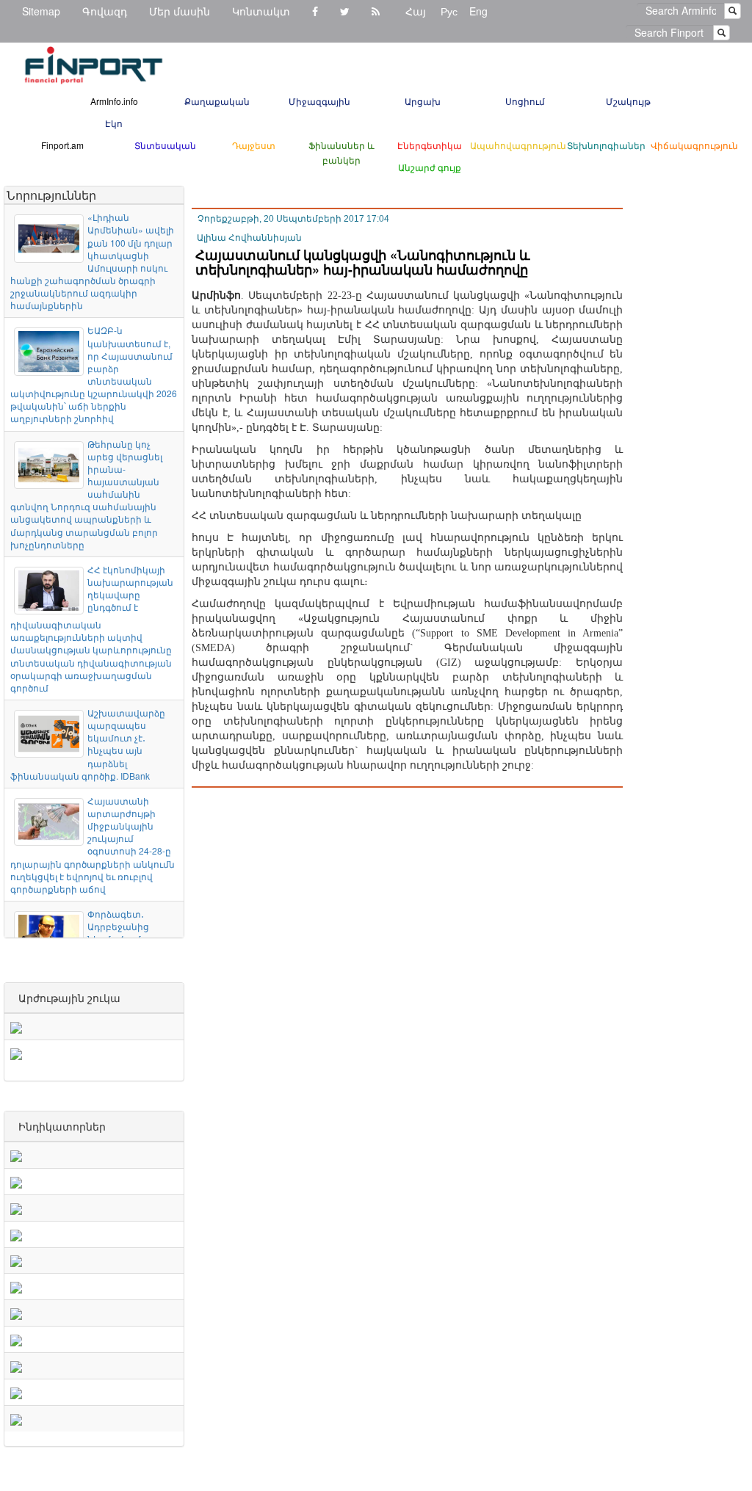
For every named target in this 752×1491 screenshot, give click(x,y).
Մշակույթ (628, 101)
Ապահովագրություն (518, 145)
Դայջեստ (253, 145)
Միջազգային (319, 101)
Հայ (415, 11)
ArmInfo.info (114, 101)
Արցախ (423, 101)
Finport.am (62, 145)
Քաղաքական (217, 101)
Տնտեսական (165, 145)
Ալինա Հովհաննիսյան (249, 238)
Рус (449, 11)
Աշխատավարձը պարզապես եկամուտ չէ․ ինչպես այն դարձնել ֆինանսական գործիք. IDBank (87, 744)
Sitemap (41, 11)
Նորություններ (51, 194)
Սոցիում (525, 101)
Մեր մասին (179, 11)
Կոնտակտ (261, 11)
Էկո (114, 123)
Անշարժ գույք (429, 167)
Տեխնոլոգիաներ (606, 145)
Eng (478, 11)
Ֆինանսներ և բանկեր (341, 152)
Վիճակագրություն (694, 145)
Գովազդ (104, 11)
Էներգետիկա (429, 145)
